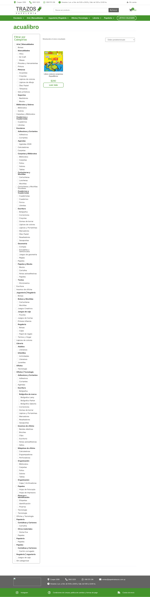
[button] (18, 18)
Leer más (53, 85)
